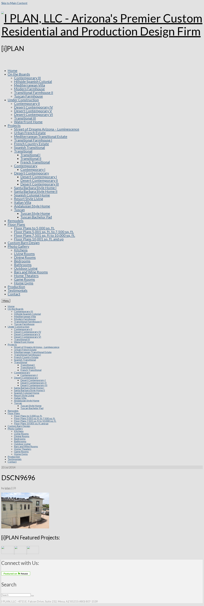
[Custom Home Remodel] (21, 553)
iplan (8, 488)
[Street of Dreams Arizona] (33, 553)
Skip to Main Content (14, 3)
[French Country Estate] (8, 553)
